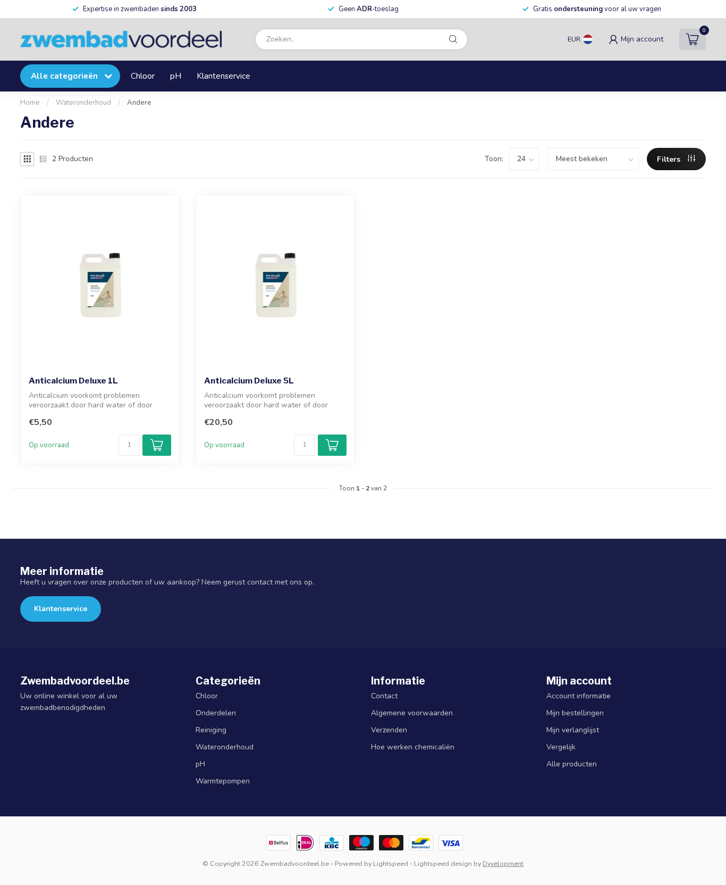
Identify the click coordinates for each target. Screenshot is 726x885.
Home (30, 102)
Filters (669, 159)
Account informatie (578, 696)
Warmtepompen (223, 781)
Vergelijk (561, 747)
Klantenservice (223, 75)
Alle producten (571, 764)
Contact (384, 696)
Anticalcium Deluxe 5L (249, 381)
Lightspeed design (443, 863)
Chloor (143, 75)
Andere (139, 102)
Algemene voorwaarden (412, 713)
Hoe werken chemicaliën (412, 747)
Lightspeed (390, 863)
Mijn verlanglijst (572, 730)
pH (175, 75)
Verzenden (389, 730)
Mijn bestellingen (575, 713)
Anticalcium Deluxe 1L (73, 381)
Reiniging (211, 730)
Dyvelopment (503, 863)
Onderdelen (216, 713)
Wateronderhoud (83, 102)
